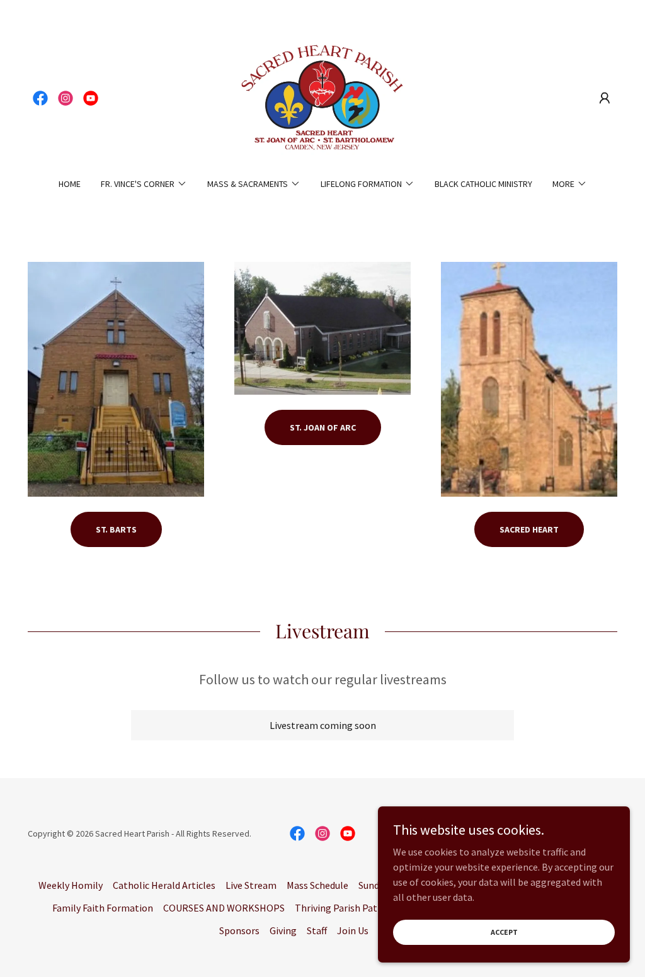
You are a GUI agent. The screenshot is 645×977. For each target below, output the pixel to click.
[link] (40, 98)
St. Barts (116, 529)
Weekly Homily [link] (70, 885)
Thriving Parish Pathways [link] (349, 907)
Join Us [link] (352, 930)
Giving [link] (283, 930)
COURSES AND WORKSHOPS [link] (224, 907)
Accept (504, 932)
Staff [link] (317, 930)
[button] (604, 98)
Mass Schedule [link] (317, 885)
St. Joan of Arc (323, 427)
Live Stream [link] (251, 885)
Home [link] (70, 183)
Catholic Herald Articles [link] (164, 885)
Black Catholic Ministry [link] (483, 183)
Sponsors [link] (239, 930)
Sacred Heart (529, 529)
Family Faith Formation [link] (102, 907)
